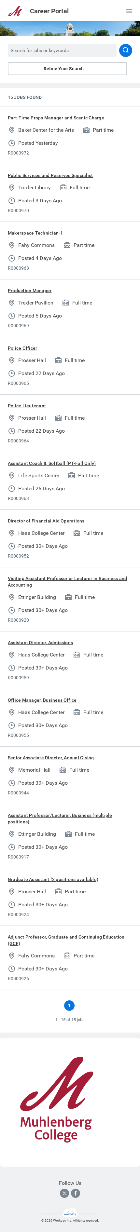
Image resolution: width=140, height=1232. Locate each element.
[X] (64, 1193)
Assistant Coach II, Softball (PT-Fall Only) (52, 463)
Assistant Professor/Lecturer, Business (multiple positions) (60, 818)
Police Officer (22, 348)
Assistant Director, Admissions (40, 642)
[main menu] (129, 11)
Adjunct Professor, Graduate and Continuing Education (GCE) (66, 940)
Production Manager (29, 290)
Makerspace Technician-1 (35, 233)
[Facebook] (75, 1193)
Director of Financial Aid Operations (46, 520)
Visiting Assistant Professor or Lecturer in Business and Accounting (67, 582)
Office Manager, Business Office (42, 700)
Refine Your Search (64, 68)
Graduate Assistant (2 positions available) (53, 879)
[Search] (125, 50)
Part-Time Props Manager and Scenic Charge (56, 117)
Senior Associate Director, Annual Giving (51, 757)
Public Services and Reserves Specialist (50, 175)
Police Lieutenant (27, 405)
